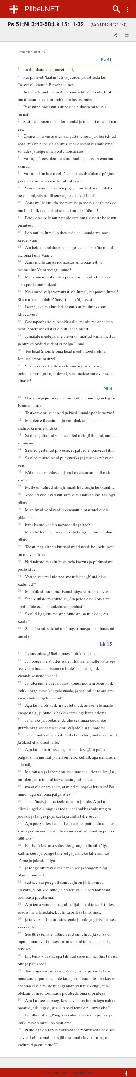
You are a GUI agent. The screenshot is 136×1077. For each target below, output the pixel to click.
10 (19, 202)
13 (19, 246)
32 (19, 1029)
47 (19, 486)
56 (19, 598)
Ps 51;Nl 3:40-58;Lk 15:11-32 (45, 24)
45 (19, 457)
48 (19, 494)
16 (19, 291)
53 (19, 560)
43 (19, 434)
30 (19, 999)
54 (19, 575)
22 (19, 844)
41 (19, 412)
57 (19, 612)
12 (19, 231)
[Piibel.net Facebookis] (122, 1070)
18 (19, 320)
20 (19, 350)
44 (19, 449)
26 (19, 918)
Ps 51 (106, 59)
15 (19, 276)
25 (19, 903)
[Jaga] (115, 35)
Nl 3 (107, 388)
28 (19, 955)
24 (19, 881)
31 (19, 1014)
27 (19, 933)
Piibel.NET (42, 8)
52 (19, 546)
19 (19, 335)
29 (19, 970)
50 (19, 523)
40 (19, 397)
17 (19, 305)
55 (19, 590)
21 (19, 365)
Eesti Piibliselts (82, 1072)
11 (19, 216)
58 (19, 627)
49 (19, 509)
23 (19, 866)
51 (19, 531)
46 (19, 471)
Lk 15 (106, 643)
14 (19, 261)
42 (19, 419)
